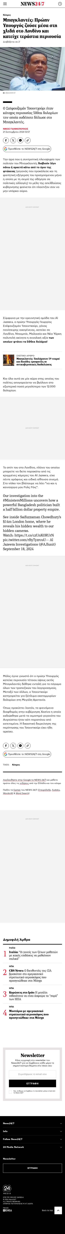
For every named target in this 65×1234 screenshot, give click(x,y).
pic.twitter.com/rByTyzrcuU (24, 539)
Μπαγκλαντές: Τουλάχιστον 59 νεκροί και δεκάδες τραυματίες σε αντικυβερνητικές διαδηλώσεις (38, 361)
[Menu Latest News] (60, 4)
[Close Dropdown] (61, 1123)
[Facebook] (6, 140)
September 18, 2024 (18, 549)
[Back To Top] (58, 1210)
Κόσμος (7, 15)
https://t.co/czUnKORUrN (34, 535)
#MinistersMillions (18, 500)
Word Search (22, 793)
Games (17, 790)
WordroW (8, 793)
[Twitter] (13, 140)
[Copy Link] (28, 140)
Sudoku (56, 790)
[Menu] (5, 4)
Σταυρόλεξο (44, 790)
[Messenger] (20, 140)
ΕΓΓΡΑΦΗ (33, 1168)
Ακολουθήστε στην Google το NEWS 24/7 (24, 780)
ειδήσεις (24, 783)
